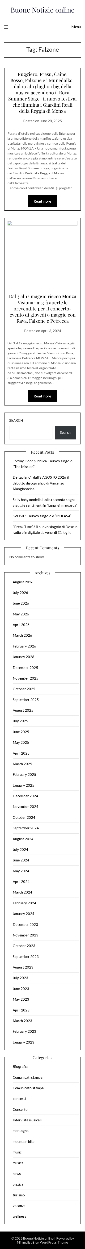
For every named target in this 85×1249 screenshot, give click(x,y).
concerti (19, 1098)
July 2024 (20, 849)
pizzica (18, 1184)
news (17, 1173)
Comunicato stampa (28, 1088)
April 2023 (21, 1010)
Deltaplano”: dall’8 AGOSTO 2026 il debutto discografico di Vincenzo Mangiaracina (41, 483)
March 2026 (22, 635)
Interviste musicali (27, 1120)
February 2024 (24, 903)
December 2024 (25, 796)
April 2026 (21, 624)
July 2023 (20, 978)
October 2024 (24, 817)
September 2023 (26, 956)
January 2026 (23, 657)
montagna (21, 1130)
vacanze (19, 1205)
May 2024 (21, 871)
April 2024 (21, 881)
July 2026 (20, 592)
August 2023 (23, 967)
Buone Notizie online (43, 9)
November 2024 (25, 806)
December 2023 (25, 924)
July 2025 (20, 721)
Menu (76, 26)
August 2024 (23, 839)
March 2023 (22, 1021)
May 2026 (21, 614)
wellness (19, 1216)
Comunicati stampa (27, 1077)
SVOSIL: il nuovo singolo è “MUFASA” (42, 516)
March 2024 (22, 892)
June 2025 (21, 732)
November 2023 (25, 935)
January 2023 (23, 1042)
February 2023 (24, 1031)
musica (18, 1163)
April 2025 (21, 753)
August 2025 (23, 710)
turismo (19, 1195)
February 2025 (24, 774)
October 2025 (24, 689)
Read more (42, 201)
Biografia (20, 1066)
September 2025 (26, 700)
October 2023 (24, 946)
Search (16, 420)
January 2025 (23, 785)
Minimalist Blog (28, 1242)
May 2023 (21, 999)
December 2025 (25, 667)
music (17, 1152)
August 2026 (23, 582)
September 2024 (26, 828)
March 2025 (22, 764)
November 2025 (25, 678)
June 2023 (21, 988)
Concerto (20, 1109)
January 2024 (23, 913)
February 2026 (24, 646)
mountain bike (23, 1141)
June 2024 (21, 860)
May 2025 (21, 742)
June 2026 (21, 603)
